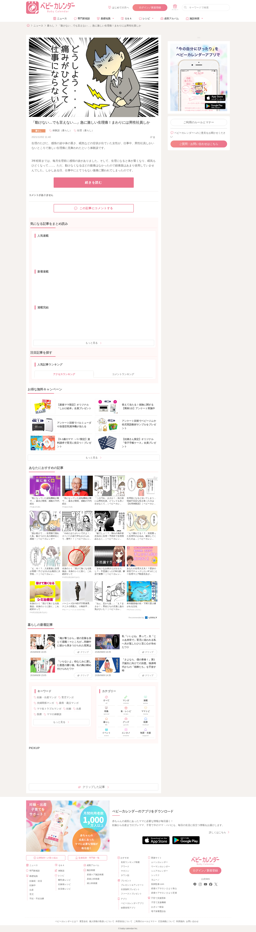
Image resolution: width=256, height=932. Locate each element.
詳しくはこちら (217, 832)
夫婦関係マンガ (45, 702)
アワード (125, 866)
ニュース (62, 18)
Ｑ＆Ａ (128, 18)
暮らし (50, 25)
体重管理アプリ (128, 908)
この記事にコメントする (96, 208)
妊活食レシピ (64, 889)
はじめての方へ (120, 7)
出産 (78, 708)
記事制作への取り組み (47, 858)
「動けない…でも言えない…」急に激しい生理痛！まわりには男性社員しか (99, 25)
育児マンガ (67, 697)
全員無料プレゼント (130, 889)
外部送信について (124, 921)
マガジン (125, 871)
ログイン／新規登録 (150, 7)
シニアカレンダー (159, 871)
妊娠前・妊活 (35, 881)
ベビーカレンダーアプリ (132, 903)
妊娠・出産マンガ (46, 697)
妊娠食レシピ (64, 884)
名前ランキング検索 (130, 862)
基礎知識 (105, 18)
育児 (31, 894)
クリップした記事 (94, 786)
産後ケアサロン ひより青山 (163, 888)
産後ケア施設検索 (95, 874)
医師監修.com (157, 884)
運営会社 (83, 921)
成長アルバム (171, 18)
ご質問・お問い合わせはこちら (198, 143)
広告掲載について (166, 921)
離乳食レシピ (64, 880)
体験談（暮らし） (62, 130)
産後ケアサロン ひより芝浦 (163, 893)
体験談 (61, 870)
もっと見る (92, 342)
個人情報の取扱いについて (101, 921)
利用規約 (180, 921)
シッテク (155, 875)
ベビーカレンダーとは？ (66, 921)
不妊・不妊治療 (36, 898)
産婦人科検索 (93, 879)
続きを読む (93, 182)
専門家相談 (84, 18)
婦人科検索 (92, 883)
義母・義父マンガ (69, 702)
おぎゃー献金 (157, 907)
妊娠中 (32, 885)
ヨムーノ (155, 880)
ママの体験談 (54, 714)
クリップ (84, 652)
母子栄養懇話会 (158, 911)
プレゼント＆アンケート (132, 885)
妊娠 (68, 708)
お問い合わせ (192, 921)
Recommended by (137, 618)
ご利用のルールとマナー (198, 122)
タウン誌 (125, 875)
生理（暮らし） (85, 130)
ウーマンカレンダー (160, 866)
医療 (39, 714)
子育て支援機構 (158, 902)
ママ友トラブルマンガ (49, 708)
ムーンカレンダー (159, 862)
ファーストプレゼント (131, 893)
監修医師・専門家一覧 (89, 858)
